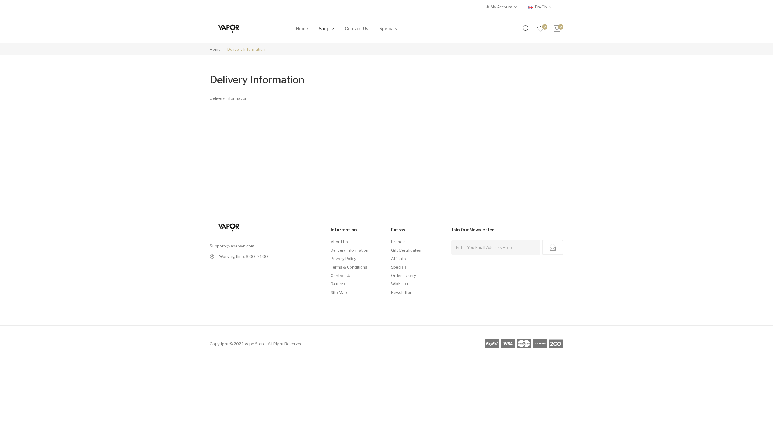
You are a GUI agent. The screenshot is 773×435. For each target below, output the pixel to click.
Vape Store (255, 343)
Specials (399, 267)
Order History (403, 275)
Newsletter (401, 292)
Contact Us (341, 275)
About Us (339, 241)
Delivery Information (246, 49)
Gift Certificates (406, 250)
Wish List (399, 284)
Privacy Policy (343, 258)
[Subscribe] (552, 247)
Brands (398, 241)
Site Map (339, 292)
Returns (338, 284)
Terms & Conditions (349, 267)
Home (215, 49)
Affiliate (398, 258)
